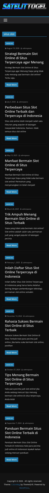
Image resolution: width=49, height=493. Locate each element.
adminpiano (27, 48)
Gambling (9, 43)
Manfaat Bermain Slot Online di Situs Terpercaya (22, 164)
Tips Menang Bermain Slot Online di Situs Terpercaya (22, 379)
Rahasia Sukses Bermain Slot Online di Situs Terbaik (24, 325)
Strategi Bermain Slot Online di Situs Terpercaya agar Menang (24, 57)
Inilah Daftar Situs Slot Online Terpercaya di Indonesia (22, 271)
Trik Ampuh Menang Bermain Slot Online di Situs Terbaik (22, 218)
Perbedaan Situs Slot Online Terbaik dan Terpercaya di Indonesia (23, 111)
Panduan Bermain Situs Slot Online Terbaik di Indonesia (23, 432)
